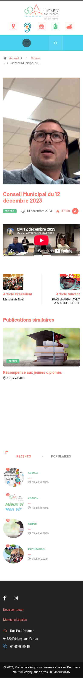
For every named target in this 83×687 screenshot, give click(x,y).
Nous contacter (13, 609)
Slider (32, 523)
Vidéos (35, 58)
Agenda (65, 431)
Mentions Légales (15, 619)
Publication (36, 549)
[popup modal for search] (56, 42)
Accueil (14, 58)
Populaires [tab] (61, 456)
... (29, 477)
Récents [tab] (23, 456)
